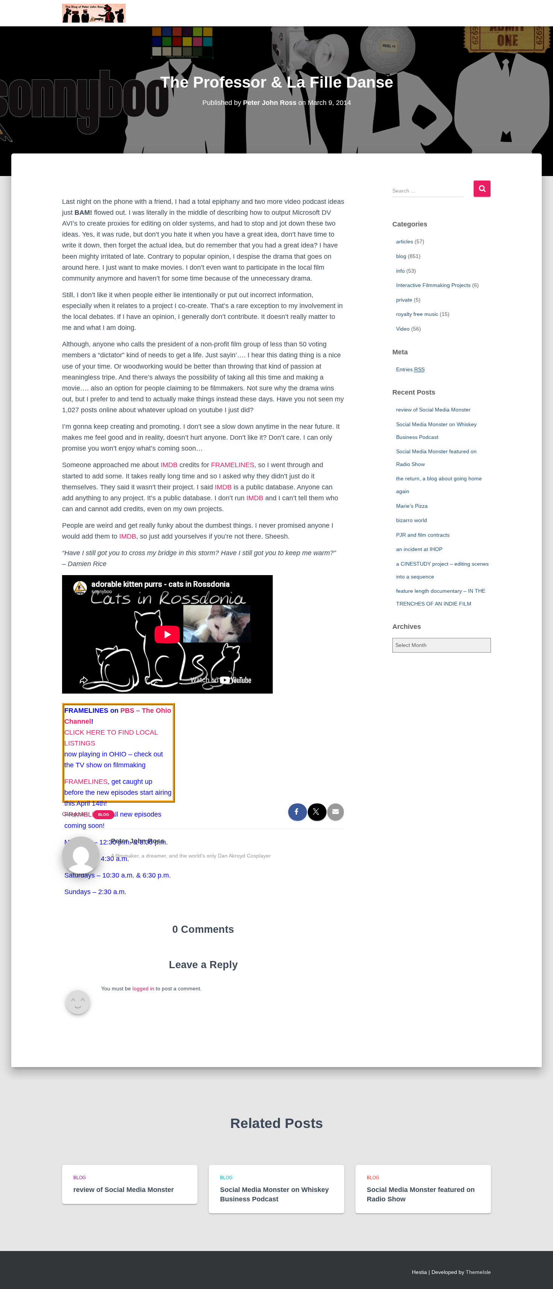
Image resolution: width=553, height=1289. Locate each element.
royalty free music (417, 314)
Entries (410, 369)
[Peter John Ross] (81, 855)
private (404, 300)
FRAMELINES (232, 465)
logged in (143, 988)
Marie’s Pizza (412, 506)
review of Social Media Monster (433, 410)
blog (103, 814)
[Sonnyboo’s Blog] (93, 13)
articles (404, 241)
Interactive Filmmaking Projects (433, 285)
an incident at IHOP (419, 549)
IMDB (169, 465)
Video (403, 329)
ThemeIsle (478, 1272)
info (400, 271)
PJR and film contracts (423, 535)
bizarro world (411, 520)
